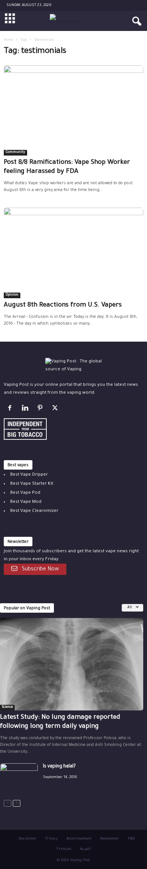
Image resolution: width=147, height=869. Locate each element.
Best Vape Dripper (29, 475)
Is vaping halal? (59, 766)
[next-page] (16, 803)
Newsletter (109, 839)
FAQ (131, 839)
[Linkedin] (26, 409)
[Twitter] (56, 409)
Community (15, 152)
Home (8, 40)
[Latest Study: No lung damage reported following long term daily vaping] (71, 664)
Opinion (12, 295)
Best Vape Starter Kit (31, 484)
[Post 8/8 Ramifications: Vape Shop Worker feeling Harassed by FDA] (73, 110)
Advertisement (79, 839)
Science (7, 707)
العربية (85, 849)
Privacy (51, 839)
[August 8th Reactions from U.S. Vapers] (73, 253)
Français (64, 849)
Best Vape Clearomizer (34, 511)
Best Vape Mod (25, 502)
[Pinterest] (41, 409)
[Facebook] (11, 409)
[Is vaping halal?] (19, 777)
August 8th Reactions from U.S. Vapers (63, 305)
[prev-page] (7, 803)
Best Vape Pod (25, 493)
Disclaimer (27, 839)
